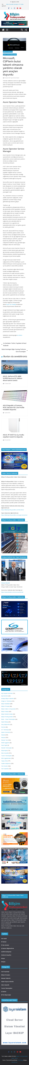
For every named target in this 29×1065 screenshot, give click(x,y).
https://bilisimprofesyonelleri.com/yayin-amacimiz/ (14, 515)
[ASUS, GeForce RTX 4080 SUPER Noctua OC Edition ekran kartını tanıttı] (14, 361)
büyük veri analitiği (11, 304)
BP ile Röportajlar (6, 995)
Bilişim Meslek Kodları (7, 714)
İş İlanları (3, 991)
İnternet (3, 727)
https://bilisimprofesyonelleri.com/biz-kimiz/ (12, 510)
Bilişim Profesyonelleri (7, 716)
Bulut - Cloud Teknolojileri (10, 54)
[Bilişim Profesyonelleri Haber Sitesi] (3, 30)
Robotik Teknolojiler (6, 748)
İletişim (3, 961)
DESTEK (3, 928)
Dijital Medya (4, 722)
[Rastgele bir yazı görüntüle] (26, 30)
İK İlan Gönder (5, 945)
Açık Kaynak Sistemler (7, 693)
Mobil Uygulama (5, 742)
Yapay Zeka (4, 761)
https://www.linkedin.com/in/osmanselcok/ (12, 592)
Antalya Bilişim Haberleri (7, 698)
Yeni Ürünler (4, 766)
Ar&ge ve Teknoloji (8, 51)
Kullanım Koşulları (6, 955)
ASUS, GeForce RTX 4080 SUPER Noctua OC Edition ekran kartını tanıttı (12, 378)
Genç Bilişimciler (5, 724)
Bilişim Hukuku (5, 711)
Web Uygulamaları (6, 758)
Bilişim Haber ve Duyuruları (8, 709)
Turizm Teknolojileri (6, 755)
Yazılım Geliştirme (5, 763)
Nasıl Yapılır (4, 745)
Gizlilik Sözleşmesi (6, 951)
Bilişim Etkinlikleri (5, 703)
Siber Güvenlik (5, 753)
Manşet (3, 737)
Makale (3, 735)
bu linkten (19, 335)
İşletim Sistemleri (5, 732)
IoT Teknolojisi (5, 729)
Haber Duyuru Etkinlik (7, 981)
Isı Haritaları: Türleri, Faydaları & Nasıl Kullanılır (14, 344)
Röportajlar (4, 750)
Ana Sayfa (4, 938)
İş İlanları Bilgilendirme (7, 948)
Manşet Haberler (6, 978)
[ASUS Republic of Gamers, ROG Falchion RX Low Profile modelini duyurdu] (14, 390)
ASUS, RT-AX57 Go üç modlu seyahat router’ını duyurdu (13, 436)
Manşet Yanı (4, 740)
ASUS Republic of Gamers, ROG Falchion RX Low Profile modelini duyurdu (13, 407)
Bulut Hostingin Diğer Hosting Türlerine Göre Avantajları (14, 350)
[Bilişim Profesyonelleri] (14, 901)
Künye (3, 958)
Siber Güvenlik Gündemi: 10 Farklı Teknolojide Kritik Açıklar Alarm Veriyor (16, 5)
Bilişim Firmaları (5, 706)
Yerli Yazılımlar (5, 768)
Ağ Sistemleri (4, 696)
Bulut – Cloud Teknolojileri (8, 719)
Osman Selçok (16, 78)
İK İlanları (3, 942)
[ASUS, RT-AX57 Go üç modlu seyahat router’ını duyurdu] (14, 419)
